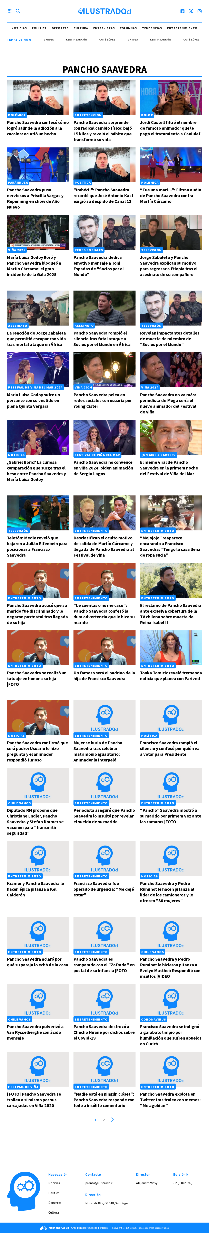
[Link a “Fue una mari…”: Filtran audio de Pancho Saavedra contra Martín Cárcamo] (171, 164)
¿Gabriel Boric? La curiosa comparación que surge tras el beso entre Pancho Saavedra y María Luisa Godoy (36, 470)
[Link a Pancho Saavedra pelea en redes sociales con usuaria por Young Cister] (104, 369)
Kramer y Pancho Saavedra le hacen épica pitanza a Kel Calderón (35, 889)
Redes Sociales (89, 250)
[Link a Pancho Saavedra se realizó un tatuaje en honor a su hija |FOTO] (38, 647)
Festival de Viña (23, 1087)
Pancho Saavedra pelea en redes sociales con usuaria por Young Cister (102, 400)
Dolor (147, 115)
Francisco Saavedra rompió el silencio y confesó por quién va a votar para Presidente (170, 748)
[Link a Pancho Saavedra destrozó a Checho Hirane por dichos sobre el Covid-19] (104, 1001)
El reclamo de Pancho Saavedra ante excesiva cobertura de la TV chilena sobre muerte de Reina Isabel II (170, 613)
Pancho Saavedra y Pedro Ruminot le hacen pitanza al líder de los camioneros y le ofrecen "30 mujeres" (167, 891)
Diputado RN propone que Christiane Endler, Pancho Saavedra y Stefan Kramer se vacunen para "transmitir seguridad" (35, 821)
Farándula (18, 182)
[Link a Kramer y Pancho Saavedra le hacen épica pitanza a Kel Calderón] (38, 858)
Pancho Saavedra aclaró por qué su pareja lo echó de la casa (37, 962)
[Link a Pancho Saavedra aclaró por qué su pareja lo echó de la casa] (38, 934)
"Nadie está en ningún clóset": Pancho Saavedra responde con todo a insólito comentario (104, 1099)
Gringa (116, 39)
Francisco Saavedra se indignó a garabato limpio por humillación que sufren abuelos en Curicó (170, 1035)
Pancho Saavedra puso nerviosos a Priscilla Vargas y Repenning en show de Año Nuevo (35, 198)
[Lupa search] (17, 11)
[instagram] (199, 11)
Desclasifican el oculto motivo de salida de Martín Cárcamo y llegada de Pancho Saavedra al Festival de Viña (103, 546)
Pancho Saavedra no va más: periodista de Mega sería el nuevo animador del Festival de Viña (168, 403)
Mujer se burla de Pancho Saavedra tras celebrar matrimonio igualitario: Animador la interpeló (97, 751)
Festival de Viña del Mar (97, 455)
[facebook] (182, 11)
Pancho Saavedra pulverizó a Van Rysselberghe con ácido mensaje (35, 1032)
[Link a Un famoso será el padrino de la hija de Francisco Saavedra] (104, 647)
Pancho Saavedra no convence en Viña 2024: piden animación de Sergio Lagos (103, 467)
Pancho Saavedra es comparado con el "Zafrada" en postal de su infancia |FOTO (104, 964)
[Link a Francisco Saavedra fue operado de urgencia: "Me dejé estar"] (104, 858)
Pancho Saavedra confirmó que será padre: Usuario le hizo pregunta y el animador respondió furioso (37, 751)
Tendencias (152, 28)
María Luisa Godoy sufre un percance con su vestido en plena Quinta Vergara (33, 400)
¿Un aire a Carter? (158, 455)
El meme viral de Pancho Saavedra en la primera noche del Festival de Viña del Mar (169, 467)
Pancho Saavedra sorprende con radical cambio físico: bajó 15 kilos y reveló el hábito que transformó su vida (102, 130)
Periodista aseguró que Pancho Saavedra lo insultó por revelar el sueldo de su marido (104, 815)
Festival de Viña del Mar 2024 (35, 387)
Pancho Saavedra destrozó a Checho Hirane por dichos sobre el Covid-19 (104, 1032)
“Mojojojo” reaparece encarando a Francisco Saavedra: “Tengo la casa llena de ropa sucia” (170, 546)
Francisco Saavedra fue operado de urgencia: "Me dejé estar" (103, 889)
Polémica (17, 115)
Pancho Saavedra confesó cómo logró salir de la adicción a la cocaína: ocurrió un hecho (38, 128)
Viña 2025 (17, 250)
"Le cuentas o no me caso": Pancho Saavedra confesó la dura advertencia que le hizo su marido (104, 613)
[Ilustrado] (104, 11)
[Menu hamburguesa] (9, 11)
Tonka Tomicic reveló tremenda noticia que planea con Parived (171, 675)
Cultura (81, 28)
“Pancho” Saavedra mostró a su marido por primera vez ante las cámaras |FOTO (170, 815)
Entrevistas (104, 28)
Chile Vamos (19, 803)
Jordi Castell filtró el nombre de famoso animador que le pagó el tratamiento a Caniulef (170, 128)
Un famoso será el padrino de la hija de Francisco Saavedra (104, 675)
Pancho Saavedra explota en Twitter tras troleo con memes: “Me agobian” (170, 1099)
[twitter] (191, 11)
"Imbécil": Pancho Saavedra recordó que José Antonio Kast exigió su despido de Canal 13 (103, 195)
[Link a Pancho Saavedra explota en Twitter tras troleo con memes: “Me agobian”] (171, 1069)
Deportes (60, 28)
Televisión (151, 250)
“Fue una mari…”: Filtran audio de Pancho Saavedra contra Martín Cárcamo (170, 195)
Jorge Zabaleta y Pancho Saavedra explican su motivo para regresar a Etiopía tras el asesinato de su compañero (169, 265)
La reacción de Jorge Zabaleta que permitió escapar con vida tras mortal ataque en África (36, 338)
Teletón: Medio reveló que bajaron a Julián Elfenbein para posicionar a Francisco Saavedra (37, 546)
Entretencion (88, 115)
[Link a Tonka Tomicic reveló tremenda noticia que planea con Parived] (171, 647)
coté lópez (91, 39)
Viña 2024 (83, 387)
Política (39, 28)
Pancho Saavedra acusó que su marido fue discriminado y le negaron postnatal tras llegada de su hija (37, 613)
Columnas (128, 28)
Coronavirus (153, 1019)
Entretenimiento (182, 28)
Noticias (19, 28)
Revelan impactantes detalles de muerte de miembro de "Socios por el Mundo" (169, 338)
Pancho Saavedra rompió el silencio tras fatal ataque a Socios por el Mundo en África (102, 338)
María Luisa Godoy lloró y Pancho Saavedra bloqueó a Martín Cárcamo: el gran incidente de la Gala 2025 (34, 265)
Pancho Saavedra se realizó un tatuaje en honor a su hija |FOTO (37, 678)
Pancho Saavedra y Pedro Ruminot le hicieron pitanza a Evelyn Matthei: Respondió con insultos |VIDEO (170, 967)
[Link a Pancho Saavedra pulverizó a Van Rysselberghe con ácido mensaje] (38, 1001)
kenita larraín (59, 39)
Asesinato (17, 325)
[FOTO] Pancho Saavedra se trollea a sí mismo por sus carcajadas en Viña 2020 (34, 1099)
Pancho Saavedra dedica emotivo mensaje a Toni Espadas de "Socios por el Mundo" (98, 265)
